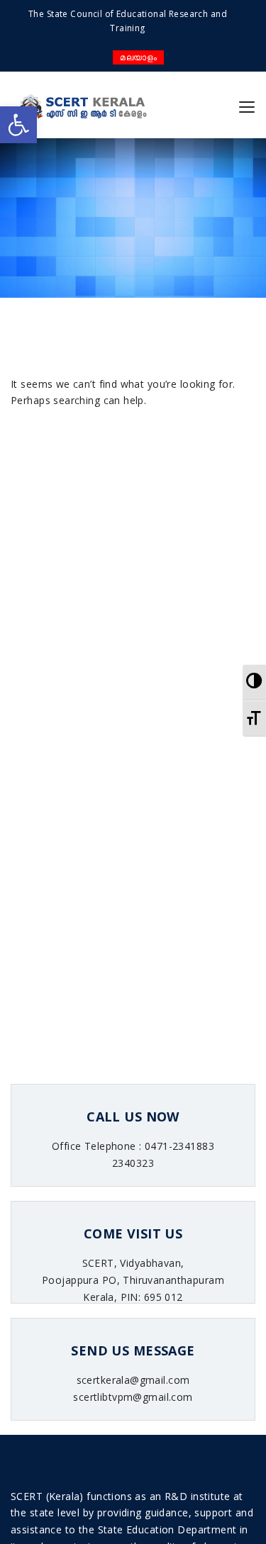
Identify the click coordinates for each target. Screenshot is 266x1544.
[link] (18, 124)
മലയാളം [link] (138, 57)
